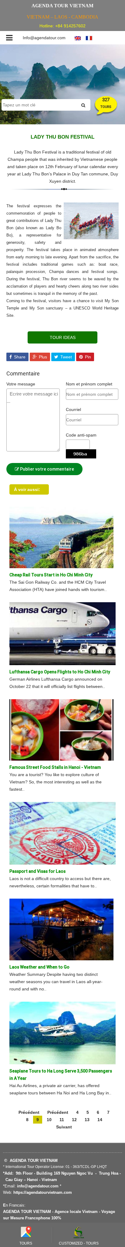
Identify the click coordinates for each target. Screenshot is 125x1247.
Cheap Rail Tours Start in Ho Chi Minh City (51, 575)
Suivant (64, 1126)
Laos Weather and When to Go (39, 967)
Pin (87, 356)
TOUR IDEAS (63, 337)
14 (99, 1119)
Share (19, 356)
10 (49, 1119)
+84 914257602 (70, 25)
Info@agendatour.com (44, 37)
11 (61, 1119)
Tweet (65, 356)
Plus (42, 356)
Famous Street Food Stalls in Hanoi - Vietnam (55, 767)
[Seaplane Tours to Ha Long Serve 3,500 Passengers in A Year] (62, 1032)
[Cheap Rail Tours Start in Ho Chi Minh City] (61, 537)
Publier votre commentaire (46, 469)
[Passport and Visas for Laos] (62, 833)
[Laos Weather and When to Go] (61, 929)
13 (87, 1119)
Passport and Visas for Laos (37, 871)
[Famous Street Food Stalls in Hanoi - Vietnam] (61, 729)
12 (74, 1119)
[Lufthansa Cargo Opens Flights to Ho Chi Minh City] (62, 633)
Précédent (29, 1112)
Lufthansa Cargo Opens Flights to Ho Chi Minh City (59, 672)
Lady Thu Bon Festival (62, 137)
